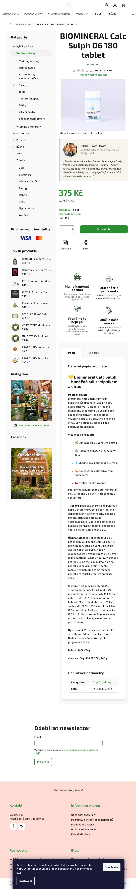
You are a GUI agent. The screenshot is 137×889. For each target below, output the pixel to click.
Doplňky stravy (26, 53)
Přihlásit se (43, 762)
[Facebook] (13, 826)
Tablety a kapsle (29, 98)
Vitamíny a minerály (28, 127)
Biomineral (93, 64)
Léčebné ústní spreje (32, 119)
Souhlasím (111, 867)
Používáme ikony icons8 (68, 790)
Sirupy (23, 85)
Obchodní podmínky (83, 815)
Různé (20, 147)
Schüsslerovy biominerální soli (29, 76)
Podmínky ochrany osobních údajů (92, 820)
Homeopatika (27, 68)
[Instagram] (21, 826)
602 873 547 (16, 815)
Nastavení (25, 881)
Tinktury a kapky (29, 61)
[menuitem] (11, 14)
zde (19, 872)
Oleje (22, 92)
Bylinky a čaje (24, 46)
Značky (20, 160)
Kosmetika (23, 133)
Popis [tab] (71, 353)
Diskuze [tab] (94, 353)
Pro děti (21, 140)
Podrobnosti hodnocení (93, 75)
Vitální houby (27, 112)
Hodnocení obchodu (83, 829)
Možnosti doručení (70, 214)
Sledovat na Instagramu (34, 425)
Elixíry (22, 105)
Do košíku (106, 229)
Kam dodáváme (80, 834)
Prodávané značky (82, 824)
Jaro (19, 153)
